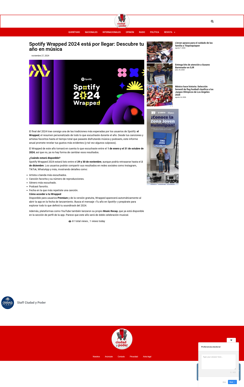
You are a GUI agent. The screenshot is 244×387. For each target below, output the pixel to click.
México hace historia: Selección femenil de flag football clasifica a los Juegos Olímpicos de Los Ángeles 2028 (194, 90)
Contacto (121, 356)
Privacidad (134, 356)
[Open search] (212, 21)
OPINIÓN (130, 32)
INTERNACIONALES (112, 32)
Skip (224, 382)
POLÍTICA (154, 32)
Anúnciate (109, 356)
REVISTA (168, 32)
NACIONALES (91, 32)
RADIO (142, 32)
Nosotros (96, 356)
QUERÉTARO (74, 32)
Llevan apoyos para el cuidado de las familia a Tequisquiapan (194, 44)
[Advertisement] (122, 7)
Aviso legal (147, 356)
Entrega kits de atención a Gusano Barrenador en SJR (192, 66)
